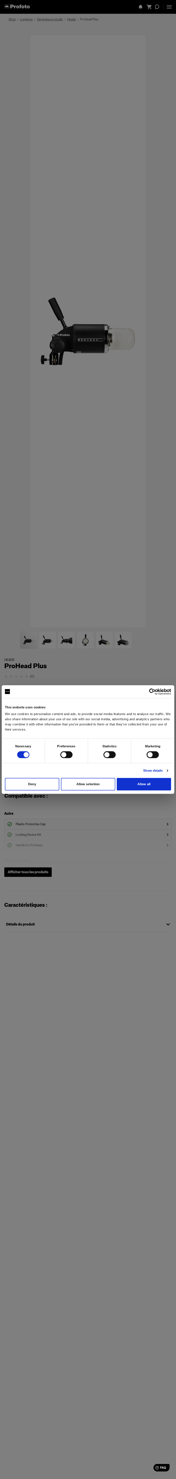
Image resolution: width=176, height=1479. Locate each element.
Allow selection (88, 784)
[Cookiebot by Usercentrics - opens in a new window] (152, 691)
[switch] (66, 754)
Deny (32, 784)
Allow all (143, 784)
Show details (153, 770)
